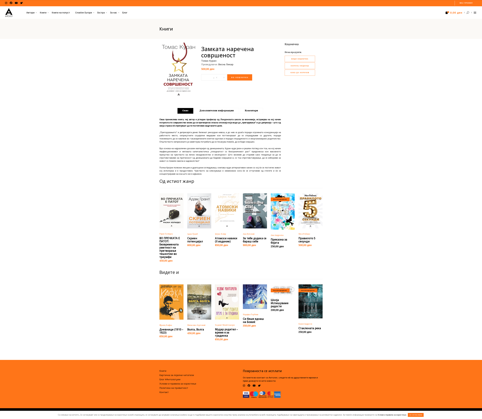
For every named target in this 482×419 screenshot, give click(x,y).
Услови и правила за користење (177, 383)
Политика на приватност (173, 387)
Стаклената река (309, 328)
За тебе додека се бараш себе (254, 239)
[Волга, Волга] (199, 302)
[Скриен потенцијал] (199, 211)
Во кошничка (240, 77)
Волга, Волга (195, 329)
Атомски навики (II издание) (226, 239)
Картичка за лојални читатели (176, 375)
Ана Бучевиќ (249, 234)
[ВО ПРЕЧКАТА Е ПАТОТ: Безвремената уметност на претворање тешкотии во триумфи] (171, 210)
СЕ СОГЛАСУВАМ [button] (415, 415)
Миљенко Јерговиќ (196, 325)
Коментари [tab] (251, 110)
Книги (162, 370)
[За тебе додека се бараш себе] (255, 211)
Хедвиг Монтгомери (225, 325)
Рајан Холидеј (166, 234)
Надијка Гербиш (250, 314)
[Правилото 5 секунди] (310, 211)
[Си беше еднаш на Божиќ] (255, 296)
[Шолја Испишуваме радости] (283, 289)
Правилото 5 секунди (306, 239)
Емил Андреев (305, 324)
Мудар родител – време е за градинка (226, 332)
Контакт (164, 392)
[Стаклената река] (310, 301)
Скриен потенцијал (195, 239)
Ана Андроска (277, 235)
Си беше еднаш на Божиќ (253, 320)
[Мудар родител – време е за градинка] (227, 302)
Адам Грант (192, 234)
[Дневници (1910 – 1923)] (171, 302)
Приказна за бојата (279, 241)
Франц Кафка (165, 325)
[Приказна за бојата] (283, 211)
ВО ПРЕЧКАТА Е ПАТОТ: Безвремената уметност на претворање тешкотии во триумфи (169, 247)
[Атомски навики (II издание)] (227, 211)
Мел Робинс (304, 234)
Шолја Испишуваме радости (279, 303)
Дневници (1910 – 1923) (171, 331)
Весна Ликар (225, 64)
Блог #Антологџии (169, 379)
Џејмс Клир (220, 234)
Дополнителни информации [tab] (217, 110)
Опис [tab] (185, 110)
